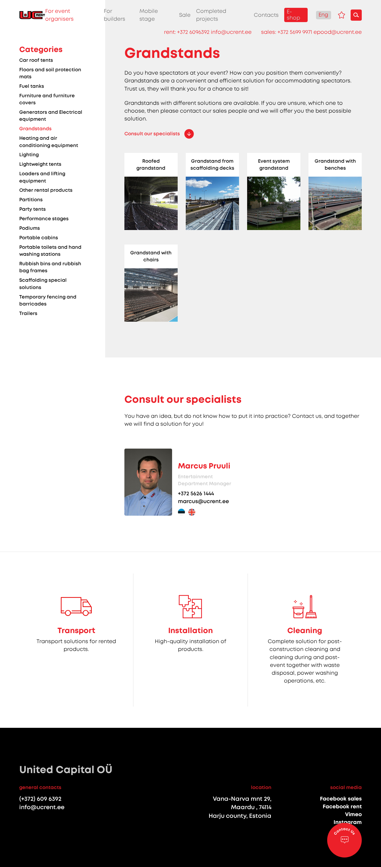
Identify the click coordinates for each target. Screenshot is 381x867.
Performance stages (44, 218)
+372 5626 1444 (196, 493)
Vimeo (353, 814)
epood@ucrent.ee (338, 32)
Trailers (28, 313)
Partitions (31, 199)
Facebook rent (342, 806)
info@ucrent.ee (231, 32)
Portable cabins (38, 237)
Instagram (348, 822)
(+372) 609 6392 (40, 799)
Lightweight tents (40, 164)
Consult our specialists (152, 134)
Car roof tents (36, 60)
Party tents (32, 209)
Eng (323, 14)
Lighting (29, 154)
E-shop (293, 14)
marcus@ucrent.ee (203, 501)
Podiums (29, 228)
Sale (185, 15)
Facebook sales (341, 798)
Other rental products (46, 190)
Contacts (266, 15)
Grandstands (35, 128)
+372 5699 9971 (295, 32)
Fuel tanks (31, 86)
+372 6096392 (193, 32)
